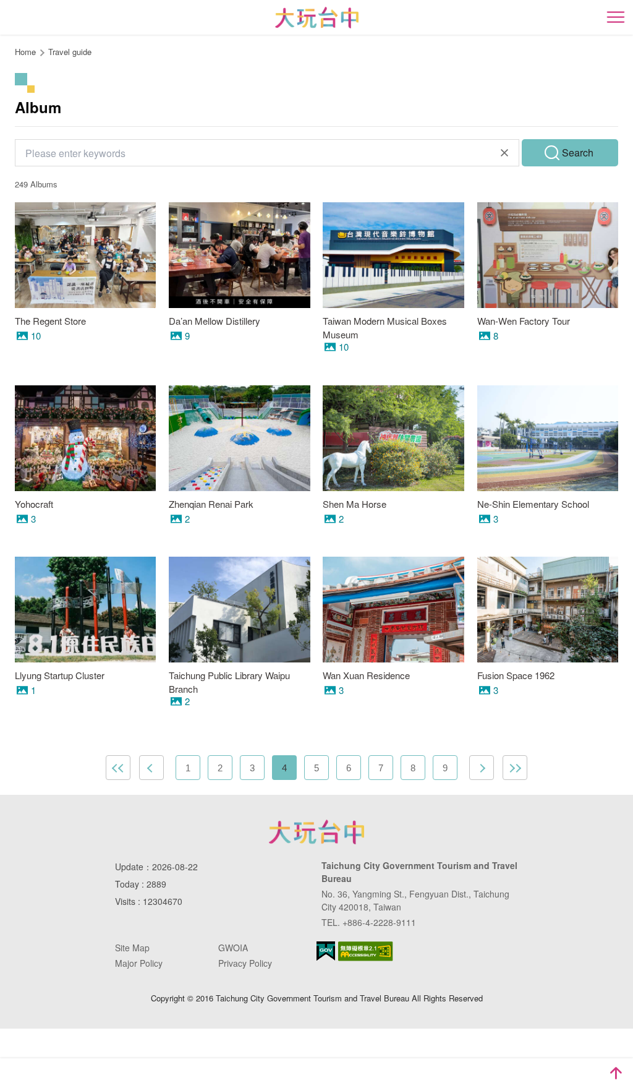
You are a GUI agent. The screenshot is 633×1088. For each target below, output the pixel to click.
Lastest (515, 767)
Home (25, 52)
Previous (151, 767)
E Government (325, 951)
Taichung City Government (316, 832)
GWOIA (233, 947)
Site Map (132, 947)
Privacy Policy (245, 963)
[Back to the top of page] (615, 1073)
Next (481, 767)
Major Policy (139, 963)
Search (577, 152)
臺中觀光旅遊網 (317, 17)
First (118, 767)
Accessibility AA (365, 951)
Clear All (504, 153)
